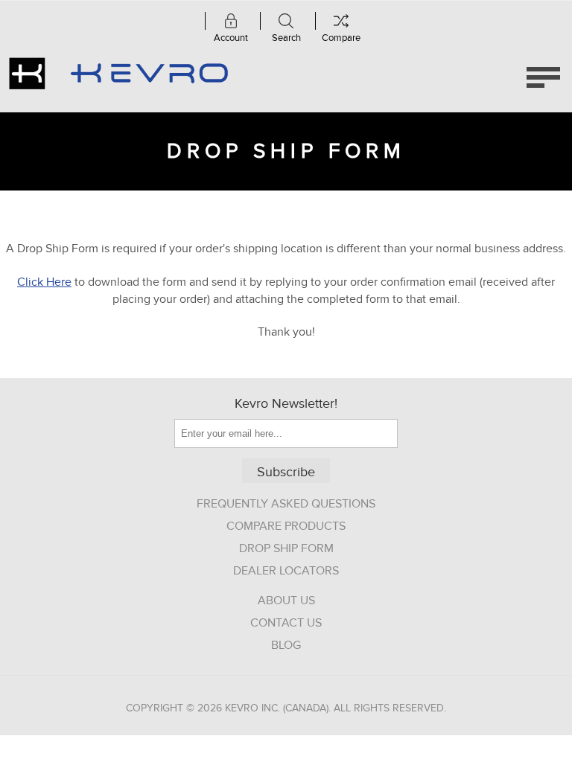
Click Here (44, 282)
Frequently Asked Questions (286, 503)
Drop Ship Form (286, 548)
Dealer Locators (286, 570)
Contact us (286, 622)
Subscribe (286, 472)
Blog (286, 645)
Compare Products (286, 526)
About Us (286, 600)
